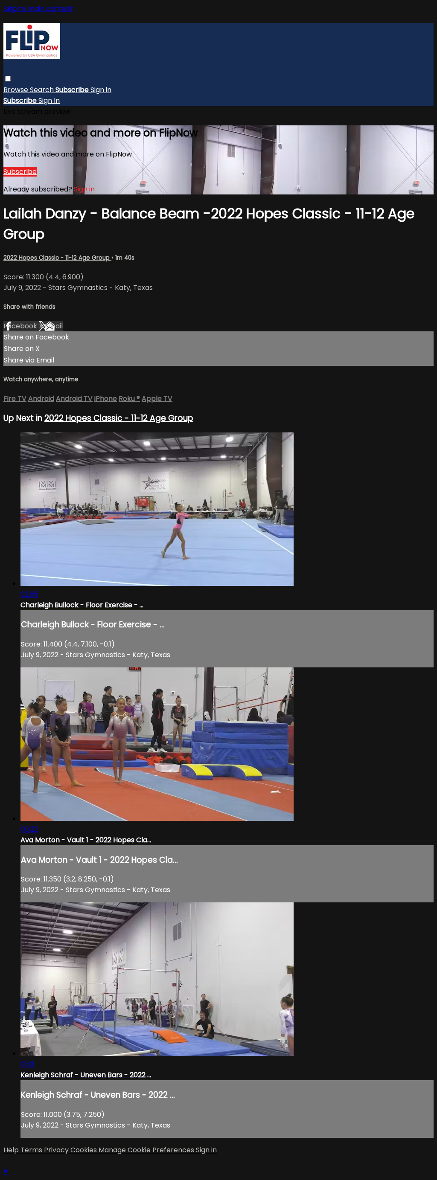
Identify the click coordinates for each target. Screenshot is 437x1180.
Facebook (21, 326)
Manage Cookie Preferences (147, 1150)
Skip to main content (38, 9)
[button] (8, 78)
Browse (16, 90)
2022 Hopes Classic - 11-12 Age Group (57, 258)
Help (11, 1150)
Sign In (49, 100)
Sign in (100, 90)
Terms (32, 1150)
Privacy (57, 1150)
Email (54, 326)
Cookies (84, 1150)
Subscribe (20, 172)
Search (42, 90)
